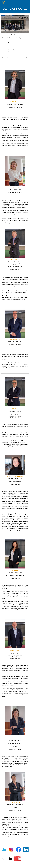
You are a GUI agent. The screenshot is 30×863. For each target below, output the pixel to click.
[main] (15, 9)
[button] (3, 860)
